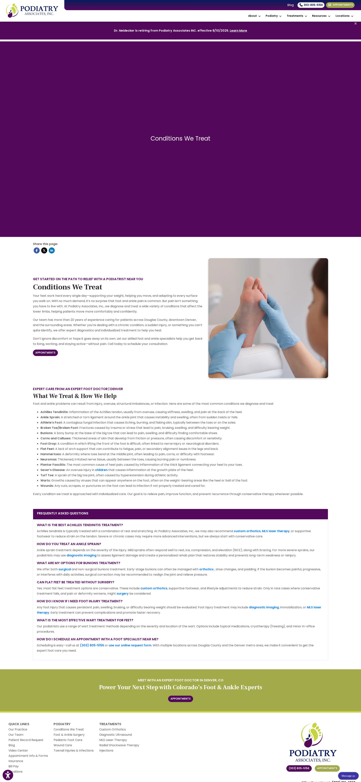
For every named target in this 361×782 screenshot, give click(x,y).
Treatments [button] (295, 16)
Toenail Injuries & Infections (74, 750)
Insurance (15, 761)
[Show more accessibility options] (8, 775)
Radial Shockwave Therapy (119, 745)
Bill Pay (13, 766)
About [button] (253, 16)
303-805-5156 (313, 5)
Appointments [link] (342, 5)
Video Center (18, 750)
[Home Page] (32, 10)
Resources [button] (320, 16)
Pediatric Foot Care (68, 740)
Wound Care (63, 745)
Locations (15, 771)
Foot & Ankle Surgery (69, 735)
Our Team (15, 735)
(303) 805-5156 (299, 768)
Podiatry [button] (272, 16)
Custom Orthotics (112, 729)
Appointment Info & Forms (28, 756)
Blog (290, 5)
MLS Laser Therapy (113, 740)
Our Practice (17, 729)
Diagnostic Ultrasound (115, 735)
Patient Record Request (25, 740)
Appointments (327, 768)
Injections (106, 750)
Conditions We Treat (69, 729)
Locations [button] (343, 16)
